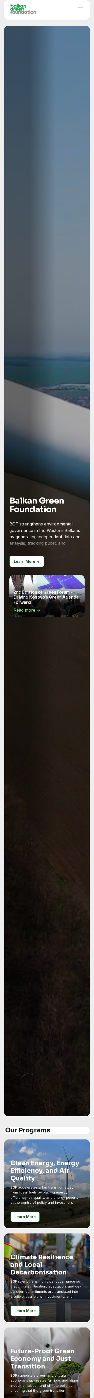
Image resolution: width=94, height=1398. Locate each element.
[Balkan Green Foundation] (23, 9)
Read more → (27, 610)
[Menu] (80, 9)
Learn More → (27, 561)
